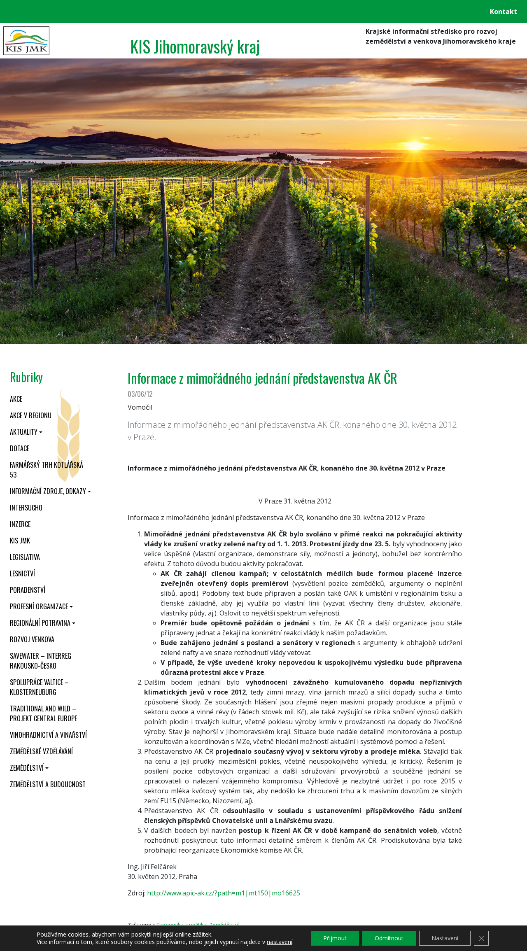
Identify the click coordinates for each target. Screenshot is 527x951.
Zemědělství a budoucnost (48, 784)
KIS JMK (20, 540)
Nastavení (444, 938)
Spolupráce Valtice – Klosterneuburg (39, 687)
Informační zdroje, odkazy (48, 491)
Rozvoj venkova (32, 639)
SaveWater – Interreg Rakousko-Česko (40, 661)
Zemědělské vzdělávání (41, 751)
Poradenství (27, 590)
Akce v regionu (30, 415)
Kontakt (503, 11)
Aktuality (23, 432)
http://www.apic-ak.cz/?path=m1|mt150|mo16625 (223, 892)
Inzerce (20, 524)
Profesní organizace (39, 606)
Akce (16, 399)
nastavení (279, 942)
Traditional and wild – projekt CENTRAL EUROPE (43, 713)
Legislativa (25, 557)
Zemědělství (27, 768)
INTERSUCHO (26, 508)
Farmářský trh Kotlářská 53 (46, 470)
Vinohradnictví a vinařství (48, 735)
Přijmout (335, 938)
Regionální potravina (40, 623)
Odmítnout (389, 938)
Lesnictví (22, 573)
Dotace (19, 448)
